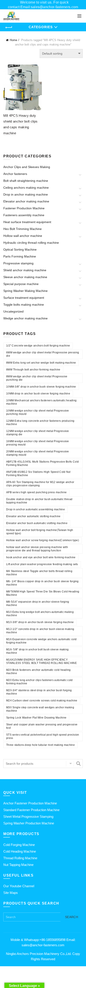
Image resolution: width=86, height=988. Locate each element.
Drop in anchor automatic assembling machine (35, 509)
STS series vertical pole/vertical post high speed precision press (42, 736)
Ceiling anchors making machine (26, 187)
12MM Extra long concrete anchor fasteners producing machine (40, 422)
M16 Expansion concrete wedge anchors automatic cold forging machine (41, 641)
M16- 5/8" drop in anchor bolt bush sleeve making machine (37, 651)
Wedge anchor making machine (25, 318)
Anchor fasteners (15, 174)
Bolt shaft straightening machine (25, 180)
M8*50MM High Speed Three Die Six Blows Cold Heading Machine (42, 593)
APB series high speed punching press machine (36, 492)
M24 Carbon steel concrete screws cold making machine (41, 700)
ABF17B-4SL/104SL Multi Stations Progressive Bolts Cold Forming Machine (42, 463)
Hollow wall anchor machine (22, 236)
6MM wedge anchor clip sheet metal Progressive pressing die (42, 354)
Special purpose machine (21, 284)
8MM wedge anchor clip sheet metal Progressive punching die (36, 378)
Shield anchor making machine (24, 270)
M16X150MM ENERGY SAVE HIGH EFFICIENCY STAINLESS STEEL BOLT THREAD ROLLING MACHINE (41, 661)
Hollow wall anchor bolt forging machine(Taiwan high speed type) (39, 532)
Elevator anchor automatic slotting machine (33, 516)
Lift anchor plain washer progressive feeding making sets (42, 564)
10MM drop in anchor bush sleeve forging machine (38, 393)
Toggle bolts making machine (23, 304)
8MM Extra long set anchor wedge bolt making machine (41, 362)
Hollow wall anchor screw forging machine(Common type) (42, 540)
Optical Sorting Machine (20, 249)
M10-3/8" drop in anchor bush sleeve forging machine (40, 622)
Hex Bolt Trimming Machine (22, 229)
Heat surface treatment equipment (27, 222)
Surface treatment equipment (23, 297)
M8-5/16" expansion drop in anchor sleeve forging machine (37, 603)
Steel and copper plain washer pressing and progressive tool (41, 726)
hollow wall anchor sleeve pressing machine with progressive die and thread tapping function (37, 549)
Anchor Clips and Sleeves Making (26, 167)
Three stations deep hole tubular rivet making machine (40, 744)
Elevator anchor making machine (26, 201)
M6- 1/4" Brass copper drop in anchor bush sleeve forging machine (42, 583)
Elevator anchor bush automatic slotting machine (36, 523)
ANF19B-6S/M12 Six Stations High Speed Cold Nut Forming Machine (38, 473)
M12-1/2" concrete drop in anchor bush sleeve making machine (40, 631)
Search (78, 763)
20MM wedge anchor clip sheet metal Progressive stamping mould (37, 453)
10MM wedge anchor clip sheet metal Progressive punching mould (37, 412)
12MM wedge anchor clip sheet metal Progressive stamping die (37, 433)
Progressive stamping (18, 263)
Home (13, 40)
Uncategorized (13, 311)
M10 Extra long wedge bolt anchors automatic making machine (40, 613)
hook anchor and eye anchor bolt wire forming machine (41, 557)
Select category (70, 764)
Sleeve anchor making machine (25, 277)
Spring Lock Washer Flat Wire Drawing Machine (36, 717)
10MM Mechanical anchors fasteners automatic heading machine (41, 402)
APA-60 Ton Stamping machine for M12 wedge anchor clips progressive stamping (40, 484)
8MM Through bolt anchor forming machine (33, 369)
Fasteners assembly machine (23, 215)
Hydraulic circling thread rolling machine (31, 242)
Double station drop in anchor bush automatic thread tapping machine (39, 501)
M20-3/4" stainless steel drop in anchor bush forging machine (39, 692)
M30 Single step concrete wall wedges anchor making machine (40, 709)
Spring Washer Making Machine (25, 291)
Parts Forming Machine (19, 256)
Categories (41, 27)
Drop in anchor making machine (25, 194)
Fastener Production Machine (24, 208)
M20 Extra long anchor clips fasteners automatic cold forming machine (39, 682)
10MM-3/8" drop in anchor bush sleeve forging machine (41, 386)
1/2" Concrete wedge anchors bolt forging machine (38, 345)
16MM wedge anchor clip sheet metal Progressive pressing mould (37, 443)
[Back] (8, 27)
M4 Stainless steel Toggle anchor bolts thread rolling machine (39, 573)
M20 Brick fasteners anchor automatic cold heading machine (38, 671)
